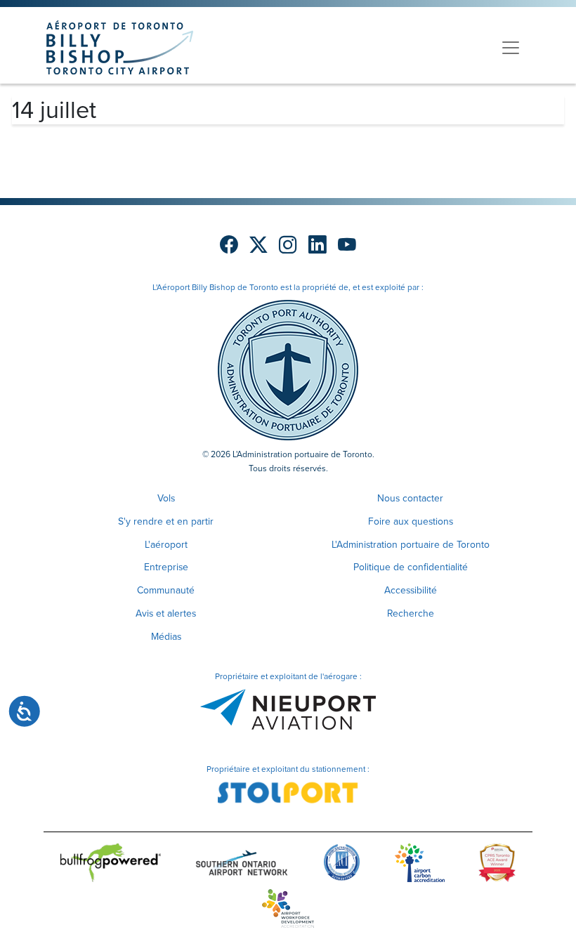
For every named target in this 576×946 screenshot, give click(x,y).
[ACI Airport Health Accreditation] (342, 865)
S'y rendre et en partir (166, 521)
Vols (166, 498)
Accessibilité (410, 590)
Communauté (166, 590)
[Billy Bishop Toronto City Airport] (119, 47)
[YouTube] (347, 245)
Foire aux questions (410, 521)
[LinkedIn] (317, 245)
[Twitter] (258, 245)
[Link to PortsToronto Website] (288, 369)
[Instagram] (288, 245)
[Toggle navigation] (511, 47)
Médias (166, 636)
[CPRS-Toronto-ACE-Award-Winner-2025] (497, 865)
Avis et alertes (166, 613)
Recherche (410, 613)
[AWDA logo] (288, 911)
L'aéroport (166, 544)
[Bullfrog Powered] (111, 865)
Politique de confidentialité (410, 567)
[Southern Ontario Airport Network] (242, 865)
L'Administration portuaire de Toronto (411, 544)
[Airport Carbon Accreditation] (420, 865)
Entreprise (166, 567)
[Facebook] (229, 245)
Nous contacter (410, 498)
